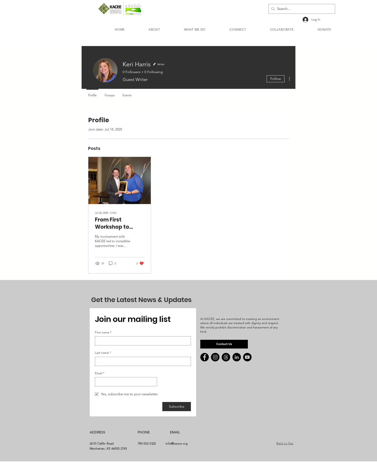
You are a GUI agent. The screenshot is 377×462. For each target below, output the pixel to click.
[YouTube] (247, 357)
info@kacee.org (177, 443)
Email (99, 373)
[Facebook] (204, 357)
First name (103, 332)
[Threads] (226, 357)
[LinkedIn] (236, 357)
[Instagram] (215, 357)
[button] (154, 29)
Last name (103, 353)
